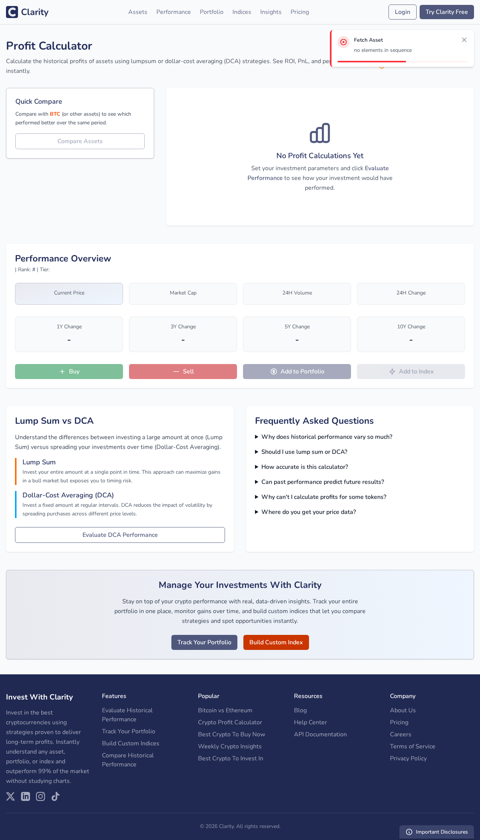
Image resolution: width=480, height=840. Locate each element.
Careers (400, 734)
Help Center (310, 722)
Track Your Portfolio (204, 642)
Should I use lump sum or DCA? (304, 452)
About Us (403, 710)
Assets (137, 12)
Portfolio (212, 12)
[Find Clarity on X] (10, 796)
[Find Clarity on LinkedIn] (25, 796)
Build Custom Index (276, 642)
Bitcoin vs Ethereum (225, 710)
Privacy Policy (408, 758)
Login (402, 12)
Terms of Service (412, 746)
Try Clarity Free (447, 12)
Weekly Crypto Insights (230, 746)
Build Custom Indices (130, 743)
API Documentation (320, 734)
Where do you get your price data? (308, 512)
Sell (188, 371)
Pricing (300, 12)
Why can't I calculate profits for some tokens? (323, 497)
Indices (241, 12)
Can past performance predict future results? (322, 482)
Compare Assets (80, 141)
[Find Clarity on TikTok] (55, 796)
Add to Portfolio (302, 371)
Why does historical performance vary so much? (326, 437)
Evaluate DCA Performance (120, 535)
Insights (271, 12)
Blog (300, 710)
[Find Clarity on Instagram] (40, 796)
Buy (74, 371)
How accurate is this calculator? (304, 467)
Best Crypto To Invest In (230, 758)
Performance (173, 12)
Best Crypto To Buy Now (231, 734)
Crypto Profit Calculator (230, 722)
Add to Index (416, 371)
